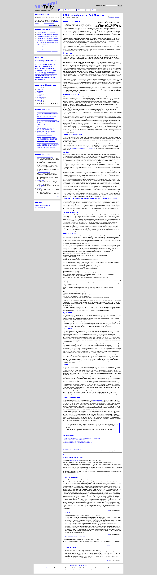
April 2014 (39, 100)
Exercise (37, 64)
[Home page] (46, 9)
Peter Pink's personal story (74, 457)
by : (38, 162)
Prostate (38, 72)
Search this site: (101, 5)
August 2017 (40, 91)
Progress (53, 70)
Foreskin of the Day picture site (44, 135)
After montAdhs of (71, 477)
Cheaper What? (40, 180)
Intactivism (81, 9)
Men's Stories (77, 449)
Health (37, 68)
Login (109, 450)
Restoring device (51, 72)
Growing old (55, 66)
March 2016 (40, 94)
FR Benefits (48, 66)
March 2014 (40, 101)
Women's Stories (40, 79)
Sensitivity (44, 74)
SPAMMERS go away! (42, 49)
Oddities (41, 70)
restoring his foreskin (49, 23)
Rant (45, 72)
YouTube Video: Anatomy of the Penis (46, 147)
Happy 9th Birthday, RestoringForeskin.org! (47, 34)
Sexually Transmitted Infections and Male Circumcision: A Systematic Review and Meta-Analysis (48, 121)
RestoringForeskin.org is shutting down (46, 32)
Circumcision (39, 62)
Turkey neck (52, 75)
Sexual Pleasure (52, 74)
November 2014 (41, 97)
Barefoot (41, 60)
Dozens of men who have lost (75, 537)
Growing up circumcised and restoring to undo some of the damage (82, 438)
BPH (44, 60)
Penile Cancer (71, 547)
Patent (45, 70)
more (58, 196)
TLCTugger (41, 185)
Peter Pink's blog (101, 450)
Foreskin (44, 64)
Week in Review (42, 77)
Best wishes (71, 513)
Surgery (37, 75)
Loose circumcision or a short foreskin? (74, 439)
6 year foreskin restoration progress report (47, 46)
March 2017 (40, 92)
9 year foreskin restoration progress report (47, 36)
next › (52, 103)
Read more (51, 25)
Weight (53, 77)
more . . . (57, 53)
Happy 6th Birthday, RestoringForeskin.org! (47, 42)
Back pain (37, 60)
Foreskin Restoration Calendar (42, 205)
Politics (48, 70)
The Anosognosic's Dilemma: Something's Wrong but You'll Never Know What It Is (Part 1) (48, 113)
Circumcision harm (68, 449)
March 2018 (40, 89)
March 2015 (40, 95)
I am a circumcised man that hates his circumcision (78, 442)
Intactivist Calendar (40, 207)
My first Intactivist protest (43, 44)
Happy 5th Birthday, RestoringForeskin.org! (47, 51)
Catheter (53, 60)
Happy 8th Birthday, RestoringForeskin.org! (47, 38)
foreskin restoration (98, 400)
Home (60, 9)
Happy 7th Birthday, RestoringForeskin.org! (47, 40)
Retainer (37, 74)
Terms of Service (74, 565)
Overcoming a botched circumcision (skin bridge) (77, 441)
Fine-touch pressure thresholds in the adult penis (82, 148)
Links (88, 9)
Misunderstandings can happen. (44, 157)
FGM (41, 64)
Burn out (48, 60)
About (93, 9)
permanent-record (75, 460)
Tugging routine (44, 75)
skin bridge (39, 164)
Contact (85, 565)
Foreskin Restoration (70, 9)
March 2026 (40, 87)
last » (56, 103)
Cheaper (39, 188)
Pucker (42, 72)
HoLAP (42, 68)
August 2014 (40, 98)
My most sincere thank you (43, 172)
